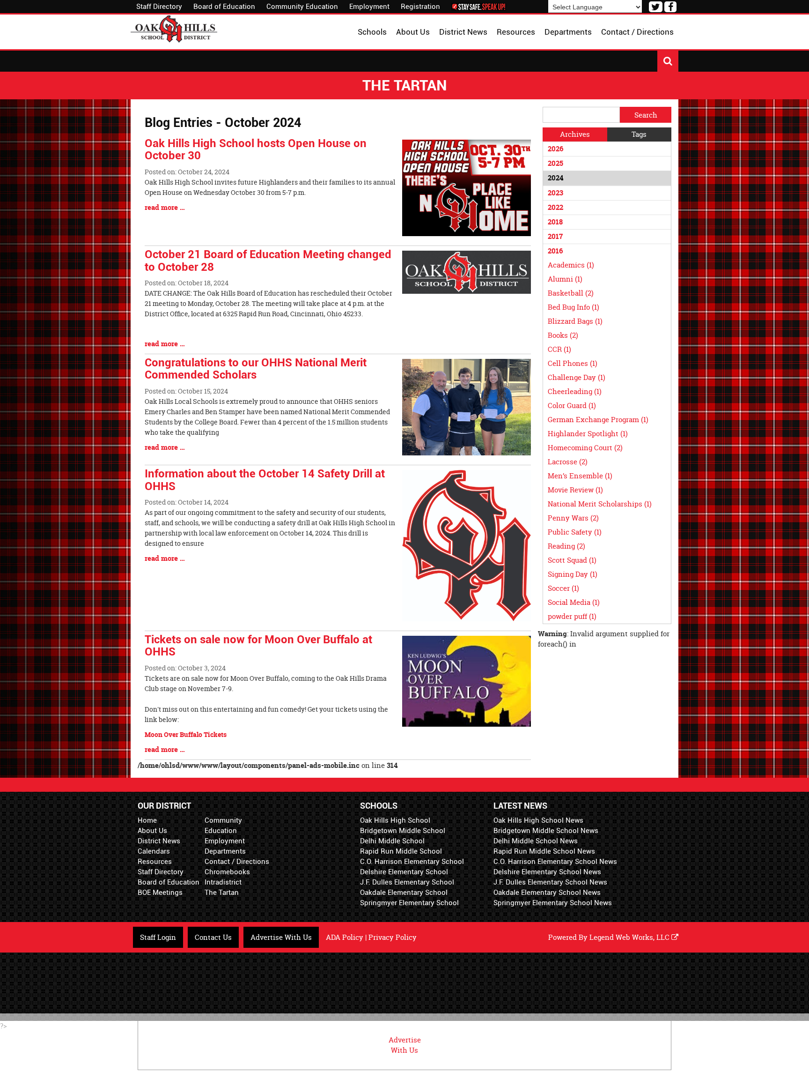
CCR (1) (559, 349)
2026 (555, 149)
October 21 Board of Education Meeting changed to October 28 (268, 260)
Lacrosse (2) (568, 462)
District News (159, 841)
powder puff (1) (572, 616)
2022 (555, 207)
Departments (225, 851)
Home (147, 820)
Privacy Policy (392, 937)
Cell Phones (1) (572, 363)
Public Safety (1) (575, 532)
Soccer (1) (563, 588)
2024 (555, 178)
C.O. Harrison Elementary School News (555, 861)
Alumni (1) (565, 279)
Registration (420, 6)
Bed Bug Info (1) (573, 307)
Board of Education (224, 6)
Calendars (154, 851)
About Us (152, 830)
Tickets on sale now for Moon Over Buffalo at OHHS (258, 645)
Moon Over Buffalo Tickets (186, 734)
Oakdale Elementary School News (547, 892)
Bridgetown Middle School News (545, 830)
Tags (639, 134)
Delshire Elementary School (404, 872)
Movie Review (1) (575, 490)
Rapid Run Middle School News (544, 851)
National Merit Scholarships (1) (600, 504)
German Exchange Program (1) (598, 419)
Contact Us (213, 937)
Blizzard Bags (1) (575, 321)
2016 (555, 251)
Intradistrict (223, 882)
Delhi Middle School (392, 841)
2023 (555, 193)
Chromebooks (227, 872)
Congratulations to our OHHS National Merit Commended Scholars (256, 368)
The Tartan (222, 892)
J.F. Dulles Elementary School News (550, 882)
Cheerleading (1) (575, 391)
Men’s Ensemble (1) (580, 476)
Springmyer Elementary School (409, 903)
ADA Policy (344, 937)
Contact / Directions (237, 861)
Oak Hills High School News (538, 820)
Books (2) (563, 335)
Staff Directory (159, 6)
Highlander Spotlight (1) (588, 434)
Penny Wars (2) (573, 518)
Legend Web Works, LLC (630, 937)
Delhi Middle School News (535, 841)
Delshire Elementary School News (547, 872)
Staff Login (158, 937)
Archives (575, 134)
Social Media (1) (574, 602)
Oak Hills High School (395, 820)
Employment (369, 6)
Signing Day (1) (572, 574)
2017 (555, 236)
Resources (155, 861)
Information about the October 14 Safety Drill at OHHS (265, 479)
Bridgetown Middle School (402, 830)
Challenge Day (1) (576, 377)
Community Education (302, 6)
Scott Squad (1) (572, 560)
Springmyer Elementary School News (552, 903)
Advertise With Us (281, 937)
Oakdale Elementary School (404, 892)
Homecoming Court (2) (585, 448)
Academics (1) (571, 265)
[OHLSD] (174, 28)
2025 (555, 163)
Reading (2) (566, 546)
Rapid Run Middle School (401, 851)
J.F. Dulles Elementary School (407, 882)
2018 (555, 222)
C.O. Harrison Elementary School (412, 861)
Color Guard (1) (572, 405)
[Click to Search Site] (667, 61)
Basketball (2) (571, 293)
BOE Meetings (160, 892)
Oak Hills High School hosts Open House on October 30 (256, 149)
